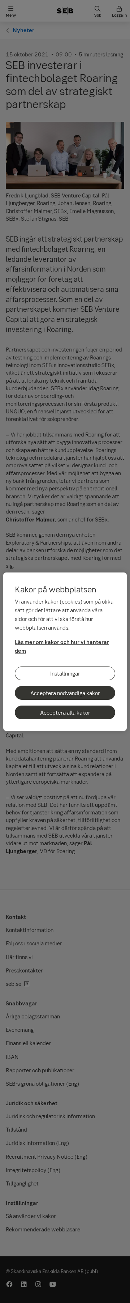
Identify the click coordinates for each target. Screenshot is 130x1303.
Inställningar (65, 673)
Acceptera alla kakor (65, 712)
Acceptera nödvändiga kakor (65, 693)
